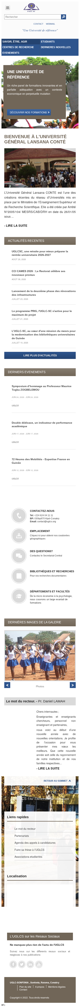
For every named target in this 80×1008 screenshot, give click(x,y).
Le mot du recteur (25, 828)
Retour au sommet (55, 781)
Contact (38, 24)
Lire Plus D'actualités (40, 355)
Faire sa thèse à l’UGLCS (29, 850)
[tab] (20, 41)
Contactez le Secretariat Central (46, 553)
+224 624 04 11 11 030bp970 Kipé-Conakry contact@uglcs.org (44, 516)
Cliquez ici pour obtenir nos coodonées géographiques (50, 535)
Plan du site (25, 986)
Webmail (50, 24)
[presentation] (20, 41)
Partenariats (22, 836)
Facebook (13, 964)
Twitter (21, 964)
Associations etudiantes (28, 856)
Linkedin (30, 964)
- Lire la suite (15, 225)
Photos (40, 686)
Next (73, 685)
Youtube (39, 964)
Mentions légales (56, 986)
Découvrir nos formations (28, 112)
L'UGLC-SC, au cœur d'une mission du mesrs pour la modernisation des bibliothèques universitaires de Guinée (44, 334)
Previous (7, 685)
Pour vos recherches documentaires (52, 573)
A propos (39, 986)
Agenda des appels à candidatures (35, 842)
